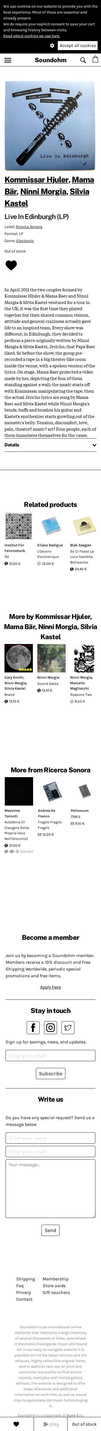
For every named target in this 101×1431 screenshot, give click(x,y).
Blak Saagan (80, 545)
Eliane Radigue (50, 545)
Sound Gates (48, 683)
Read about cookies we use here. (31, 35)
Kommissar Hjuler (36, 179)
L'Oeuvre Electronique (48, 554)
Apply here (50, 987)
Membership (55, 1279)
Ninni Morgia (43, 191)
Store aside (54, 1285)
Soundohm (50, 60)
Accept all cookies (78, 45)
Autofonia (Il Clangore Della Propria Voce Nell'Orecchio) (16, 830)
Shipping (25, 1279)
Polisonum (80, 810)
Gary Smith (13, 677)
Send (50, 1230)
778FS (76, 817)
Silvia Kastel (15, 688)
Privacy (23, 1292)
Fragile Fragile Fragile (50, 825)
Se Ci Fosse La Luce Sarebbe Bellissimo (82, 556)
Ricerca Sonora (29, 226)
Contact (24, 1299)
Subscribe (50, 1073)
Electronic (25, 240)
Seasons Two (81, 694)
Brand (9, 694)
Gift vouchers (56, 1292)
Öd (6, 556)
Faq (20, 1285)
